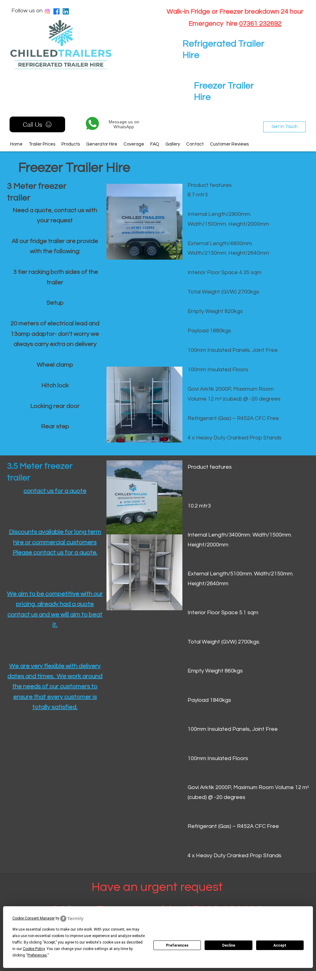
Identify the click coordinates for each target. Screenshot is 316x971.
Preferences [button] (37, 955)
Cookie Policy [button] (34, 949)
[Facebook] (56, 11)
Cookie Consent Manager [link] (33, 918)
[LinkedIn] (66, 11)
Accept (279, 945)
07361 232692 (260, 23)
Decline (228, 945)
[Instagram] (47, 11)
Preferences (177, 945)
